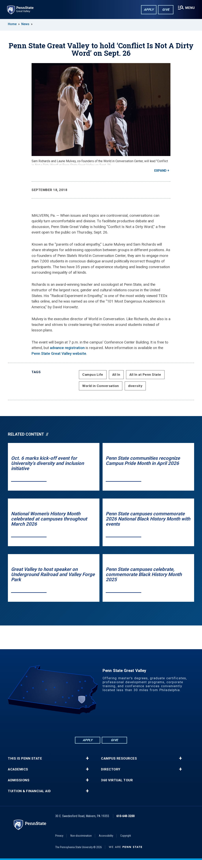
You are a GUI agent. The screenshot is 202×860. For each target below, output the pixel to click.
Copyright (125, 835)
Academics (18, 769)
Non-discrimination (81, 835)
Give (165, 9)
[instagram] (116, 725)
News (25, 24)
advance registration (67, 347)
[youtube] (106, 725)
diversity (135, 386)
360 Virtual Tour (117, 780)
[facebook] (85, 725)
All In (116, 375)
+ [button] (87, 758)
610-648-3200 (125, 816)
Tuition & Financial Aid (29, 791)
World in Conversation (100, 386)
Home (12, 24)
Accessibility (106, 835)
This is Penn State (25, 758)
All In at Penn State (145, 375)
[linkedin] (96, 725)
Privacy (59, 835)
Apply (149, 9)
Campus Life (92, 375)
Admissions (18, 780)
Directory (110, 769)
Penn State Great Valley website (59, 353)
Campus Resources (119, 758)
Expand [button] (160, 170)
